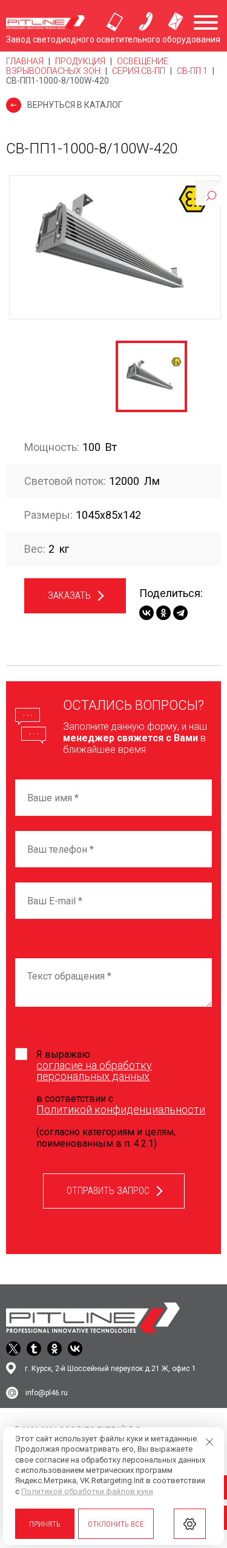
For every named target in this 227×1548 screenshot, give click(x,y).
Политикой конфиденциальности (120, 1109)
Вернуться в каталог (74, 105)
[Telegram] (180, 613)
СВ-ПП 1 (192, 71)
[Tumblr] (34, 1348)
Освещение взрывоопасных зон (87, 66)
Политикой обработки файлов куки (87, 1491)
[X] (13, 1348)
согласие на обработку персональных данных (94, 1071)
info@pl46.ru (46, 1393)
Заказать (69, 595)
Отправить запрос (108, 1190)
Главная (25, 61)
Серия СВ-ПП (138, 71)
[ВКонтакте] (146, 613)
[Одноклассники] (163, 613)
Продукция (80, 61)
